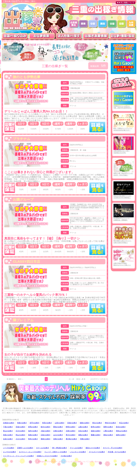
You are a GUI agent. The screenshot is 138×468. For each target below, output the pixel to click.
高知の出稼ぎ (108, 435)
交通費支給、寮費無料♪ (121, 219)
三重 (18, 41)
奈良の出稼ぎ (83, 431)
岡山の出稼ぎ (20, 435)
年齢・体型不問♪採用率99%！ (122, 106)
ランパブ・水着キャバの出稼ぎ (55, 452)
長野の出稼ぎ (108, 427)
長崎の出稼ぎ (45, 439)
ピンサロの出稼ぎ (9, 452)
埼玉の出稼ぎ (124, 423)
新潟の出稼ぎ (121, 427)
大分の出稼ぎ (20, 439)
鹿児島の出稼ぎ (71, 439)
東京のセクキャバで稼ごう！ (122, 264)
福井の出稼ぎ (33, 431)
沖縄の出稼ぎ (85, 439)
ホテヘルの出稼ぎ (42, 448)
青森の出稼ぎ (22, 423)
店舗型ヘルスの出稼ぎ (25, 448)
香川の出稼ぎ (70, 435)
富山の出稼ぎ (8, 431)
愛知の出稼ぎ (58, 427)
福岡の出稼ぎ (121, 435)
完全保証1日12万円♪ (121, 151)
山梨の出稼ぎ (83, 427)
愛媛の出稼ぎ (96, 435)
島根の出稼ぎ (33, 435)
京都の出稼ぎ (58, 431)
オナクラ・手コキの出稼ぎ (112, 448)
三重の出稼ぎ (108, 431)
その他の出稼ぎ (66, 456)
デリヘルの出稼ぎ (76, 448)
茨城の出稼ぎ (20, 427)
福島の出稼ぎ (84, 423)
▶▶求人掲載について (125, 3)
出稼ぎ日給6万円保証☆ (122, 241)
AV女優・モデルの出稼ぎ (117, 452)
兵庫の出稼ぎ (70, 431)
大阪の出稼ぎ (45, 431)
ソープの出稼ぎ (8, 448)
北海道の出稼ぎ (8, 423)
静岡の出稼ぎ (70, 427)
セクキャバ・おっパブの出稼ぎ (30, 452)
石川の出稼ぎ (20, 431)
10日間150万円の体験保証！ (122, 196)
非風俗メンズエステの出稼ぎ (47, 456)
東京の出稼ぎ (97, 423)
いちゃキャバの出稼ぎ (78, 452)
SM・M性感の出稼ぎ (59, 448)
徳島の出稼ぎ (83, 435)
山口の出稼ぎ (58, 435)
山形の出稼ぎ (59, 423)
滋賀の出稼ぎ (96, 431)
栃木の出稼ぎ (45, 427)
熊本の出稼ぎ (33, 439)
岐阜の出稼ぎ (96, 427)
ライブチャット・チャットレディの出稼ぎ (18, 456)
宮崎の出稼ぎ (58, 439)
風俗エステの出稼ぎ (93, 448)
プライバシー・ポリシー (56, 462)
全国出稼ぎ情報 (8, 41)
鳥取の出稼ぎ (8, 435)
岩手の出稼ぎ (34, 423)
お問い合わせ (94, 462)
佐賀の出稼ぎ (8, 439)
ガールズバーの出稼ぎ (97, 452)
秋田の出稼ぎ (47, 423)
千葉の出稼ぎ (8, 427)
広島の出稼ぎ (45, 435)
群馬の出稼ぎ (33, 427)
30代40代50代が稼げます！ (122, 129)
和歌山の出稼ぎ (121, 431)
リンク (70, 462)
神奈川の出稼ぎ (110, 423)
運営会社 (41, 462)
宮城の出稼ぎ (72, 423)
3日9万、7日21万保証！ (123, 174)
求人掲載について (81, 462)
